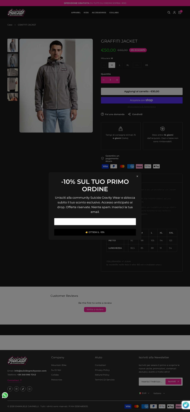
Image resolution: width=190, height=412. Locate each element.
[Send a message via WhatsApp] (4, 395)
